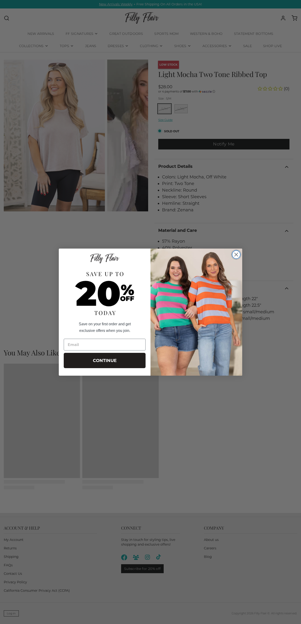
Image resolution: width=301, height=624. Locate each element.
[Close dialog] (236, 254)
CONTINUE (105, 360)
